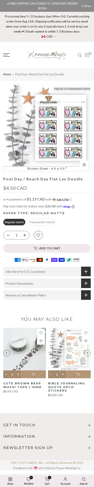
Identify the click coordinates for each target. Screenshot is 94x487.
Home (7, 74)
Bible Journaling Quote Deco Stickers (66, 387)
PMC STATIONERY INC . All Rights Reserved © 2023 (47, 463)
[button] (47, 199)
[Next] (87, 353)
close (87, 6)
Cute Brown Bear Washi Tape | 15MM (22, 385)
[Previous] (6, 353)
